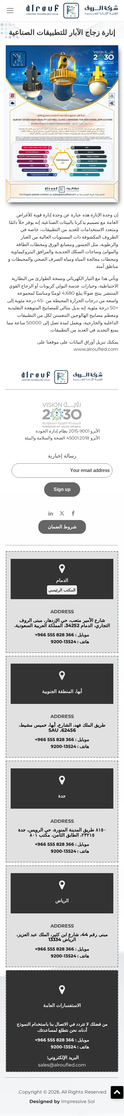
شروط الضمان (62, 527)
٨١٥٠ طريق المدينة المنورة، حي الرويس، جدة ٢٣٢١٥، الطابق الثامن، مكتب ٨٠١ (62, 832)
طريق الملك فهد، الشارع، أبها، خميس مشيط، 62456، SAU (62, 728)
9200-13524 (63, 641)
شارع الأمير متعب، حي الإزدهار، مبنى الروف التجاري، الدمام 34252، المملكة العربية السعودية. (62, 623)
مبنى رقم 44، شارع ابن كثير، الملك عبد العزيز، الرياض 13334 (62, 937)
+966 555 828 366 (54, 634)
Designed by (44, 1101)
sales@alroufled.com (62, 1065)
